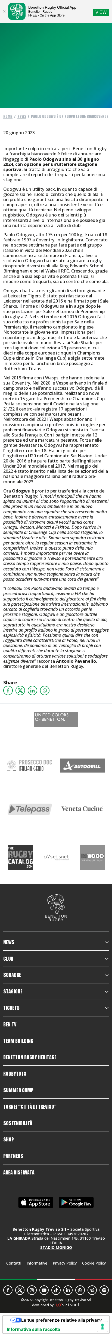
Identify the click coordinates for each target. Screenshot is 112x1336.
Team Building (18, 1041)
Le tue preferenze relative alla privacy (61, 1320)
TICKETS (11, 1008)
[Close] (4, 11)
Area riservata (19, 1172)
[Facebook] (8, 690)
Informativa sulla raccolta (33, 1329)
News (21, 116)
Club (8, 958)
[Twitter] (20, 690)
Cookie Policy (94, 1263)
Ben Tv (9, 1024)
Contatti (13, 1263)
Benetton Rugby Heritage (30, 1057)
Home (8, 116)
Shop (8, 1139)
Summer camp (18, 1090)
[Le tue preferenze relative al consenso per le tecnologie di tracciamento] (102, 1326)
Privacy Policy (65, 1263)
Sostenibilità (17, 1123)
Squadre (12, 975)
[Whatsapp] (44, 690)
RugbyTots (14, 1073)
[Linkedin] (32, 690)
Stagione (13, 991)
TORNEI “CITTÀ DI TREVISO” (30, 1106)
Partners (13, 1156)
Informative (37, 1263)
